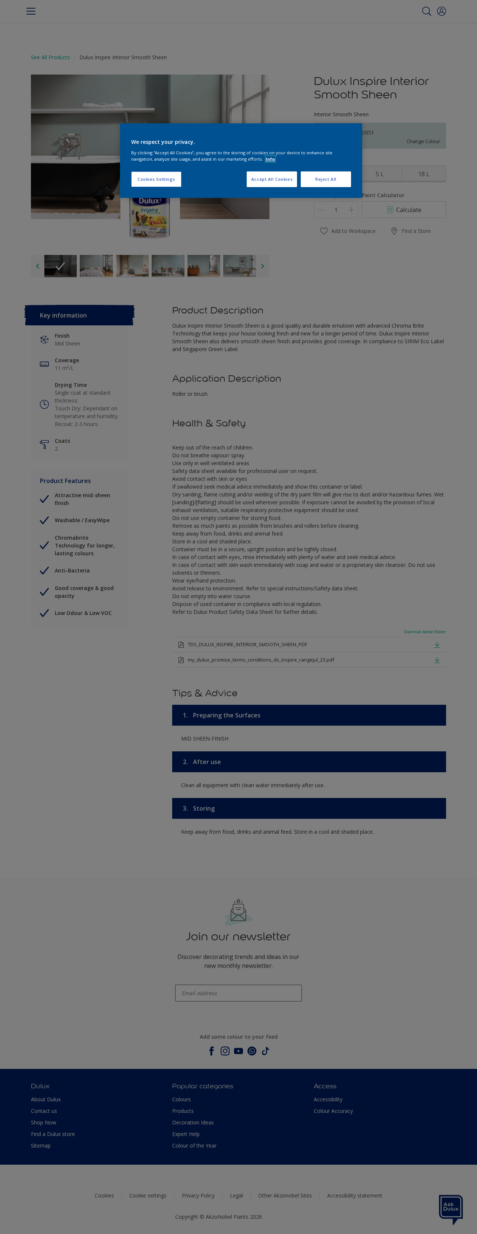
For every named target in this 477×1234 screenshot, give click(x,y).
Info (270, 159)
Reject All (326, 179)
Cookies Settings (156, 179)
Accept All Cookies (272, 179)
